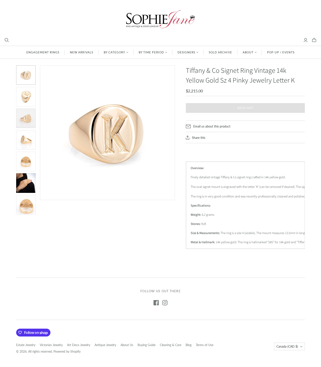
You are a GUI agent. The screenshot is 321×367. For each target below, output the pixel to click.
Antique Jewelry (105, 345)
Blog (189, 345)
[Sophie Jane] (160, 19)
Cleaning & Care (170, 345)
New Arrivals (81, 52)
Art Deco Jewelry (78, 345)
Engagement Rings (43, 52)
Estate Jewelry (25, 345)
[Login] (305, 40)
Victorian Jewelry (51, 345)
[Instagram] (164, 302)
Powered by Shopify (67, 351)
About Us (127, 345)
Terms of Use (204, 345)
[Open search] (7, 40)
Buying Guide (146, 345)
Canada (287, 346)
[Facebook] (156, 302)
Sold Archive (220, 52)
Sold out (245, 108)
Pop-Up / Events (281, 52)
